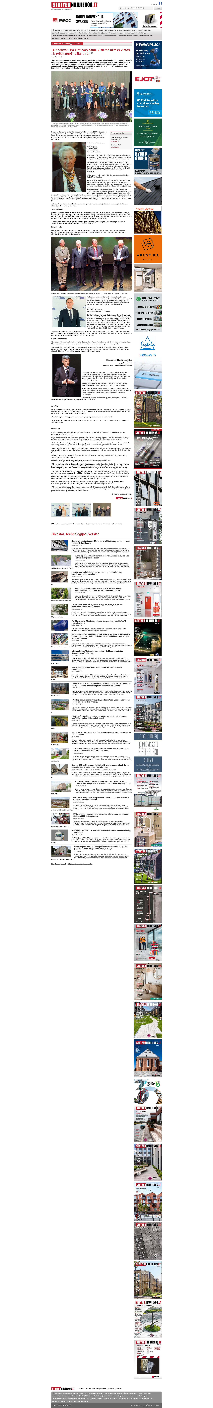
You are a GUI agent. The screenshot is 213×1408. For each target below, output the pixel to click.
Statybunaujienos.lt (58, 864)
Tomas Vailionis (86, 524)
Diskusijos (55, 38)
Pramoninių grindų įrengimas (112, 524)
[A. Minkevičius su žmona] (81, 516)
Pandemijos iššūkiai (145, 35)
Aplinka (81, 33)
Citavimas (111, 1388)
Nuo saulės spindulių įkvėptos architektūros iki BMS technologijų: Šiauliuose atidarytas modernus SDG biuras (100, 750)
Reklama (154, 4)
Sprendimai (118, 30)
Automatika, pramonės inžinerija (62, 35)
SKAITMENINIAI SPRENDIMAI (94, 30)
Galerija (63, 38)
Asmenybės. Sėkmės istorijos (128, 35)
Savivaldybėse (143, 33)
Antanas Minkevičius (73, 524)
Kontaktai (119, 1388)
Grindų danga (61, 524)
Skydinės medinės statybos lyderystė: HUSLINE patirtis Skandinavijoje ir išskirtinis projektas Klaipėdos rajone (98, 589)
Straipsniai (115, 141)
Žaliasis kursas (92, 35)
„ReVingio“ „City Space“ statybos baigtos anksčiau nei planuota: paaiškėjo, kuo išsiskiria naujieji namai (99, 717)
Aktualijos (58, 30)
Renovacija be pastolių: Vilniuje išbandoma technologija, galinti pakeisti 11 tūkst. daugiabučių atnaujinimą (100, 848)
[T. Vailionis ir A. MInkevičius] (102, 516)
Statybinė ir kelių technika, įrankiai (96, 33)
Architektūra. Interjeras (59, 33)
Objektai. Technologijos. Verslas (73, 30)
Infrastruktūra (73, 33)
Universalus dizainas (110, 35)
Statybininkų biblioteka (81, 38)
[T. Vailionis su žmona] (60, 516)
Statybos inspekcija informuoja (127, 33)
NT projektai (112, 33)
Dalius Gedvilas (97, 524)
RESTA (100, 35)
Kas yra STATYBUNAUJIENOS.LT (88, 1388)
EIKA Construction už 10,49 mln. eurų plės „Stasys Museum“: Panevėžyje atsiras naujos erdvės (97, 606)
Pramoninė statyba (144, 30)
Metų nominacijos (79, 35)
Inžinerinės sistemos (129, 30)
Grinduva (62, 132)
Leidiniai (69, 38)
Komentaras (109, 30)
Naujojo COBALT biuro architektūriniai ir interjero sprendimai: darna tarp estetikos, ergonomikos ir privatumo (100, 766)
